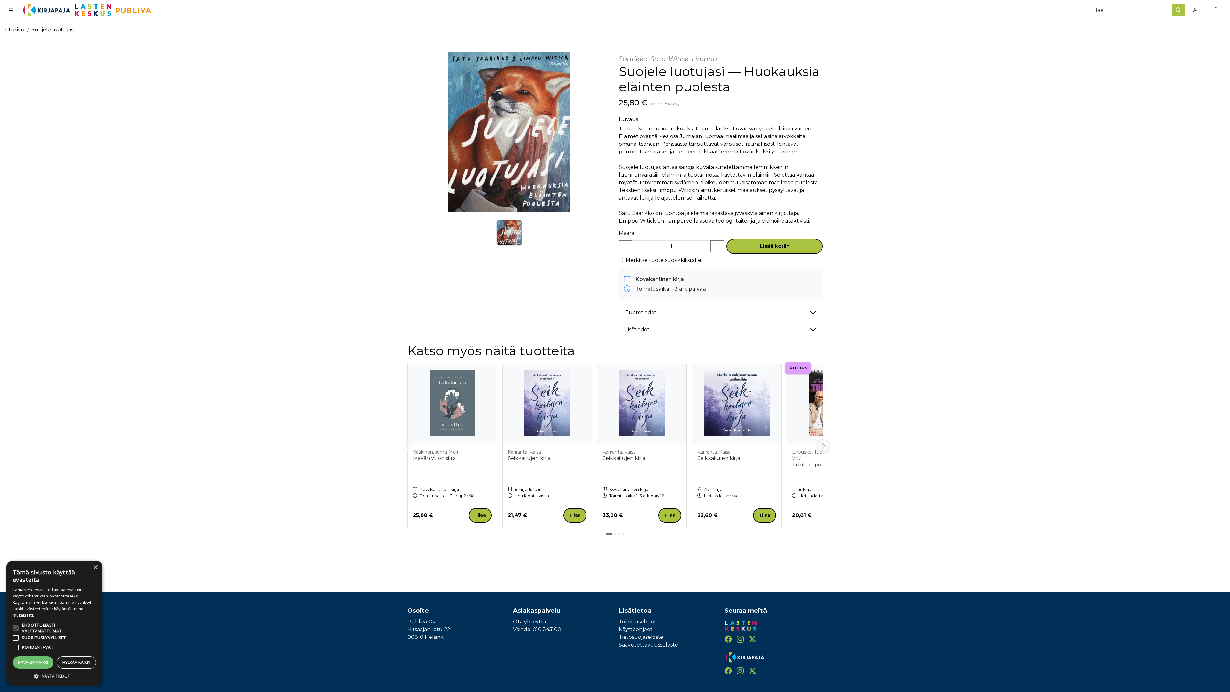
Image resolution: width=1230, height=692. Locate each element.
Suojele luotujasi (52, 30)
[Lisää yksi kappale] (717, 246)
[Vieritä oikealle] (822, 445)
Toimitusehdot (637, 622)
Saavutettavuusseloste (648, 645)
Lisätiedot (637, 329)
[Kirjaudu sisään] (1195, 10)
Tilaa (480, 515)
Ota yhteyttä (529, 622)
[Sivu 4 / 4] (623, 534)
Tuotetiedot (641, 312)
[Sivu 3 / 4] (619, 534)
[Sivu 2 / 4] (615, 534)
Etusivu (15, 30)
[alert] (54, 623)
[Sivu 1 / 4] (609, 534)
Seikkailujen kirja (529, 458)
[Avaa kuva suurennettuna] (509, 132)
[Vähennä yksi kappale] (625, 246)
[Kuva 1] (509, 233)
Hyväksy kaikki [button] (33, 662)
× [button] (95, 567)
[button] (54, 676)
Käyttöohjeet (635, 629)
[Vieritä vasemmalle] (407, 445)
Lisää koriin (775, 246)
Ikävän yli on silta (434, 458)
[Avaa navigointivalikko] (11, 10)
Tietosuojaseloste (641, 637)
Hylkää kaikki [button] (76, 662)
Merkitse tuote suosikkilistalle (663, 260)
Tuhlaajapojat (810, 465)
